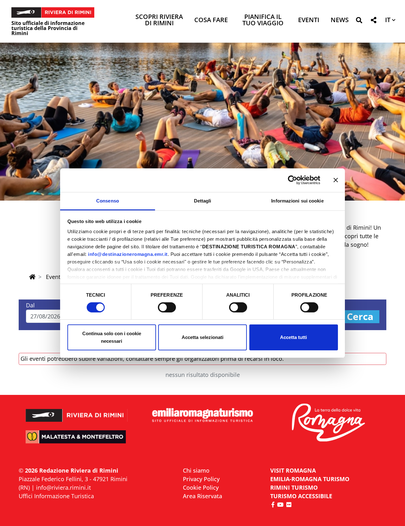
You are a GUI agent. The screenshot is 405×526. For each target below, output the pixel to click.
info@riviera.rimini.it (63, 487)
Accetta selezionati (202, 337)
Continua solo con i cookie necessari (111, 337)
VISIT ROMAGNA (293, 470)
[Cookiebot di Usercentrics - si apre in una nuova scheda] (292, 180)
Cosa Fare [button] (211, 20)
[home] (32, 277)
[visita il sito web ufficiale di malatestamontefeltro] (77, 441)
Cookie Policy (201, 487)
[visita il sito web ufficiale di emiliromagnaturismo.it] (202, 416)
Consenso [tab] (107, 200)
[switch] (167, 307)
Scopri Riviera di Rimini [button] (159, 20)
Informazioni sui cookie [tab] (297, 200)
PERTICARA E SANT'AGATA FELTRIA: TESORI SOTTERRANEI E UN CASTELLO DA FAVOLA (203, 166)
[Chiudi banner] (335, 180)
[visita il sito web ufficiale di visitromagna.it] (328, 423)
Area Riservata (202, 496)
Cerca (360, 316)
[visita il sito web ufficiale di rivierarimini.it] (77, 411)
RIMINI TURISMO (294, 487)
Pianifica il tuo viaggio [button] (263, 20)
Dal (30, 305)
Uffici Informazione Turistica (56, 496)
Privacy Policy (201, 479)
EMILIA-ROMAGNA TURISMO (309, 479)
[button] (359, 21)
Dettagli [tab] (202, 200)
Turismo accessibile (301, 496)
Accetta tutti (293, 337)
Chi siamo (196, 470)
